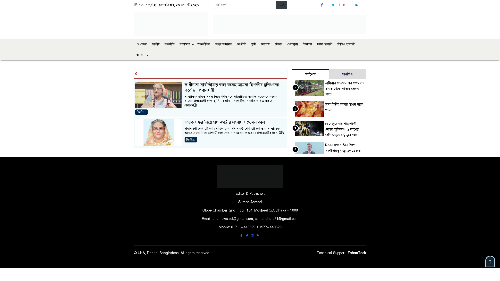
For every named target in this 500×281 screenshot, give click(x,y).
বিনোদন (307, 44)
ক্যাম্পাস (265, 44)
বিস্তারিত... (141, 112)
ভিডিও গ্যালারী (346, 44)
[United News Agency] (171, 23)
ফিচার (278, 44)
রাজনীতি (170, 44)
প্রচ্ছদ (143, 44)
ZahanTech (356, 253)
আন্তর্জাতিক (203, 44)
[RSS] (356, 5)
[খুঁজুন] (281, 5)
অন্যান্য (141, 55)
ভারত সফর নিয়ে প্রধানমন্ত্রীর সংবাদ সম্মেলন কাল (225, 122)
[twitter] (333, 5)
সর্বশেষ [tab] (310, 74)
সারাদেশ (185, 44)
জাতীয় (156, 44)
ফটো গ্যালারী (324, 44)
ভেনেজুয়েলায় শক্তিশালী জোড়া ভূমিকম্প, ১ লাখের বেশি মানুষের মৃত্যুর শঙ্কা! (342, 129)
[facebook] (322, 5)
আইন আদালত (223, 44)
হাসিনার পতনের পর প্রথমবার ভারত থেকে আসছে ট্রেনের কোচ (344, 89)
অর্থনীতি (241, 44)
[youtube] (345, 5)
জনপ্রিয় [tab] (347, 74)
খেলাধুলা (292, 44)
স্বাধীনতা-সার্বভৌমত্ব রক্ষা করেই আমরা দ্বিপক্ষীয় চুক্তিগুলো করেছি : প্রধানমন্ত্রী (232, 87)
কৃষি (253, 44)
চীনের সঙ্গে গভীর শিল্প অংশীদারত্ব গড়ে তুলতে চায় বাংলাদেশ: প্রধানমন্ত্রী (343, 150)
